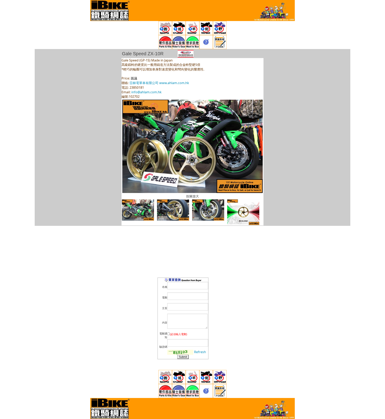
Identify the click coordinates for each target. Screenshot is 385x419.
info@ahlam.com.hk (146, 92)
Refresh (200, 352)
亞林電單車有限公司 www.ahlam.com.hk (159, 83)
